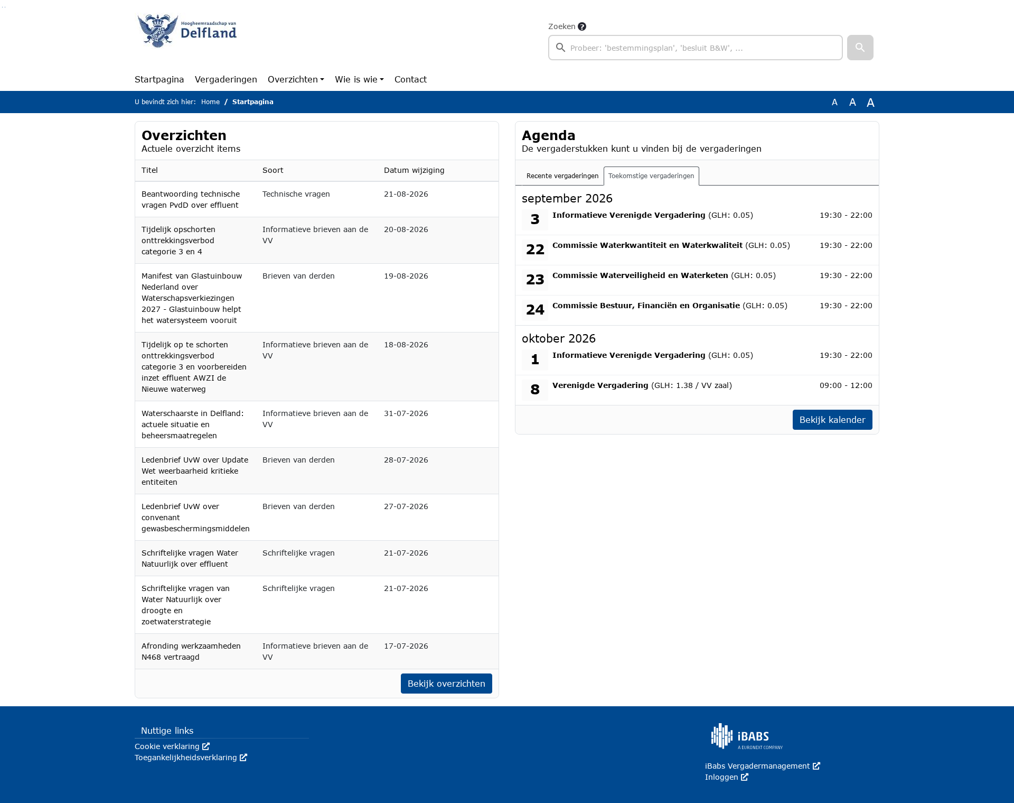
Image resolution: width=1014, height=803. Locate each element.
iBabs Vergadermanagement (762, 765)
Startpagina (159, 79)
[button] (860, 47)
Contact (411, 79)
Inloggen (726, 776)
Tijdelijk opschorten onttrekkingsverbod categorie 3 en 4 (178, 240)
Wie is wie (356, 79)
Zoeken (562, 26)
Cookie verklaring (172, 746)
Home (210, 102)
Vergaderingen (226, 79)
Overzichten (293, 79)
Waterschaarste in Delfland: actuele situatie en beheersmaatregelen (193, 424)
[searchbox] (695, 47)
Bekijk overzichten (446, 683)
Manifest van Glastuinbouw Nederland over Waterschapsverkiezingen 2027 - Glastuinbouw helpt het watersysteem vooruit (192, 298)
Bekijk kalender (833, 419)
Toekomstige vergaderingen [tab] (651, 176)
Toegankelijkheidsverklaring (191, 757)
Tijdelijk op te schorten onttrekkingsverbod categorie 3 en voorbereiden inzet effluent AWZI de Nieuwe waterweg (194, 366)
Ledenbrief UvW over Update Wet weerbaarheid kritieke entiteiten (195, 470)
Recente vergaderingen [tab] (563, 176)
